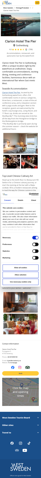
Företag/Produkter (22, 8)
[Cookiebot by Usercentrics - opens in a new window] (29, 194)
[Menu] (37, 2)
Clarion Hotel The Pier (11, 92)
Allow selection (20, 275)
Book (20, 373)
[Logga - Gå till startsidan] (9, 2)
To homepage (12, 363)
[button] (20, 23)
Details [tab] (20, 200)
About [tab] (33, 200)
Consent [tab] (7, 200)
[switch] (35, 244)
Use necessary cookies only (20, 282)
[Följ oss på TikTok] (29, 443)
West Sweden (8, 8)
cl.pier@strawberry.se (14, 361)
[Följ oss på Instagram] (19, 367)
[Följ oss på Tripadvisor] (27, 367)
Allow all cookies (20, 268)
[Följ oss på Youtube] (25, 450)
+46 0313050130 (12, 357)
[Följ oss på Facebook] (12, 367)
